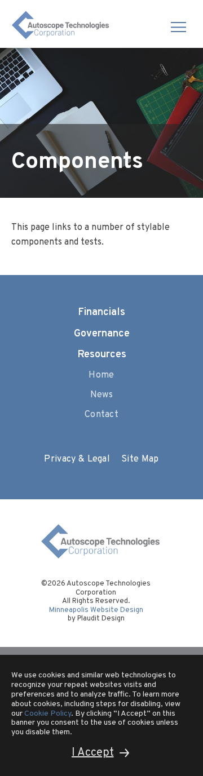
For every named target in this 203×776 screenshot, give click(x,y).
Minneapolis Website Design (96, 610)
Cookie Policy (47, 714)
